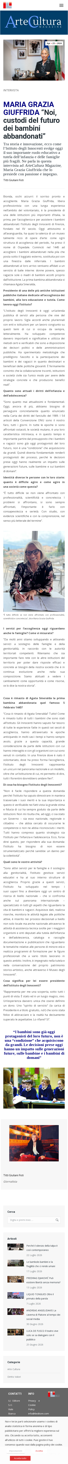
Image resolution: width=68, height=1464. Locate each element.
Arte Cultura (13, 1369)
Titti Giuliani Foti (13, 180)
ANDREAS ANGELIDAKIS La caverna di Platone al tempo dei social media (43, 1315)
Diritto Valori (14, 1376)
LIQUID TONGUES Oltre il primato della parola (40, 1296)
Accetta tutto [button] (20, 1458)
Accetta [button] (39, 1450)
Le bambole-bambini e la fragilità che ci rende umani (40, 1264)
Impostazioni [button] (15, 1450)
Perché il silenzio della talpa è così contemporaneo (42, 1248)
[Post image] (15, 1247)
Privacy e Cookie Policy (34, 1405)
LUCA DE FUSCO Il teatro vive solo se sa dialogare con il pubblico (42, 1335)
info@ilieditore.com (38, 1413)
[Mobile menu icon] (61, 5)
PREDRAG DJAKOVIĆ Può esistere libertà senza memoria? (43, 1280)
